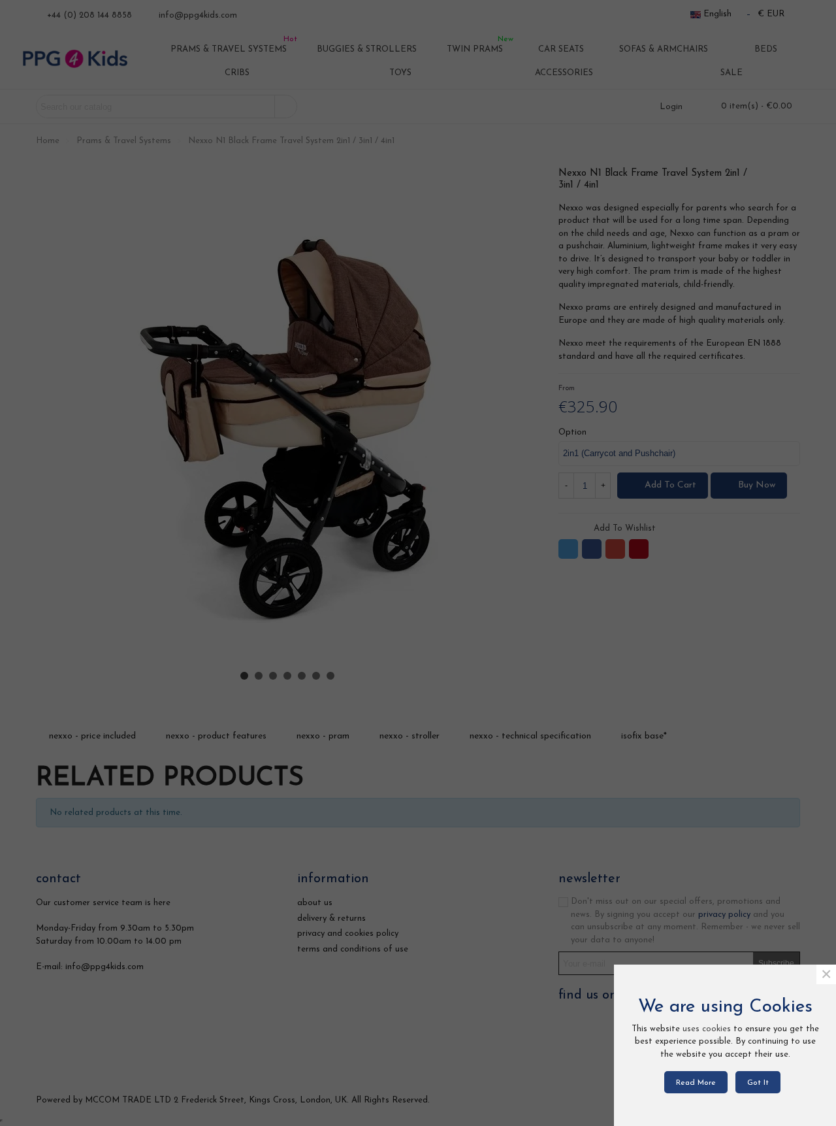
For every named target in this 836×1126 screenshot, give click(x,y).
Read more (696, 1083)
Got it (758, 1083)
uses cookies (707, 1029)
